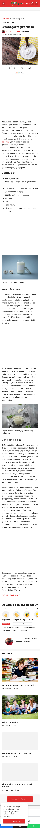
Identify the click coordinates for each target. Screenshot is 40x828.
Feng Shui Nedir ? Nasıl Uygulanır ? (17, 759)
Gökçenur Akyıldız (13, 31)
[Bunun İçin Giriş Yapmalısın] (10, 68)
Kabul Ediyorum (14, 821)
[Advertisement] (20, 98)
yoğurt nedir (23, 630)
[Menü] (3, 3)
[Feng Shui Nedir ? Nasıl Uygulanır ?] (20, 744)
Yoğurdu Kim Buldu (10, 595)
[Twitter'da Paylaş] (20, 826)
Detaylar (6, 816)
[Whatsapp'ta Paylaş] (33, 826)
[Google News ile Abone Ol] (20, 73)
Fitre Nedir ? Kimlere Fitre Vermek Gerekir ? (17, 797)
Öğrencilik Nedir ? (10, 722)
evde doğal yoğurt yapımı (22, 624)
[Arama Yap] (32, 3)
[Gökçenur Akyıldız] (9, 642)
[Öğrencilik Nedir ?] (20, 707)
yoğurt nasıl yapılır (9, 630)
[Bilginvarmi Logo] (20, 3)
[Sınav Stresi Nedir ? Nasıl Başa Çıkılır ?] (20, 670)
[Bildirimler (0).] (36, 3)
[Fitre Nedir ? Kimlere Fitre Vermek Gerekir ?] (20, 781)
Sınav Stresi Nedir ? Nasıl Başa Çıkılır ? (19, 685)
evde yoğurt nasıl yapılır (11, 627)
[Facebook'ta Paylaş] (6, 826)
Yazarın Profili (31, 639)
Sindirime (6, 142)
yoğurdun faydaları (28, 627)
